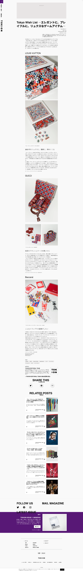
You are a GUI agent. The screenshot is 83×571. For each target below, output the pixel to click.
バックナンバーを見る (36, 529)
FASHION (34, 542)
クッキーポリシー (26, 570)
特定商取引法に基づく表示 (37, 562)
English (43, 553)
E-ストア (46, 541)
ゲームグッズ (27, 363)
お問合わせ (29, 562)
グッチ (46, 361)
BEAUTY (26, 547)
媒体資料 (55, 562)
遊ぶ (65, 33)
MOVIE (34, 544)
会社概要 (60, 562)
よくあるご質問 (24, 562)
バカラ (32, 363)
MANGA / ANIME (36, 547)
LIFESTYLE (61, 33)
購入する (37, 526)
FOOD (26, 545)
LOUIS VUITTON (35, 361)
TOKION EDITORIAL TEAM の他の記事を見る (38, 376)
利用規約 (44, 562)
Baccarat (27, 361)
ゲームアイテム (51, 361)
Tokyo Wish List (63, 29)
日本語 (39, 553)
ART (26, 542)
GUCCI (31, 361)
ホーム (26, 541)
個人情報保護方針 (50, 562)
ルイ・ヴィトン (37, 363)
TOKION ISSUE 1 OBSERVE (30, 517)
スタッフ (46, 543)
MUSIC (26, 544)
